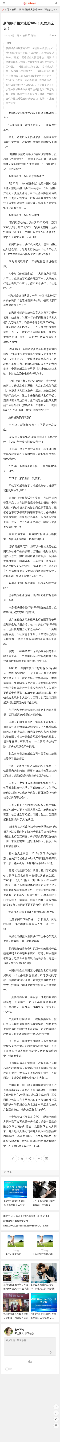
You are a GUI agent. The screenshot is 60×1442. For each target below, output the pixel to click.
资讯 (14, 9)
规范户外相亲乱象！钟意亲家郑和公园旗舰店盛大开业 (15, 1318)
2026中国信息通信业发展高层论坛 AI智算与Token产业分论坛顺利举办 (43, 1318)
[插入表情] (50, 1352)
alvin (13, 1216)
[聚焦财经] (29, 4)
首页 (6, 9)
